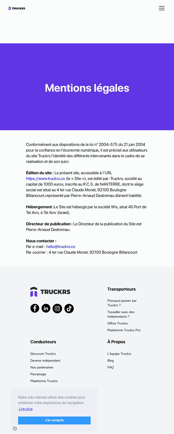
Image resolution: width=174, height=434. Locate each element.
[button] (160, 8)
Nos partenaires (41, 367)
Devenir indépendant (45, 360)
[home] (20, 8)
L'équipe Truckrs (119, 354)
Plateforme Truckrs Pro (123, 330)
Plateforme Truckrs (44, 381)
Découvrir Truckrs (43, 354)
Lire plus (26, 409)
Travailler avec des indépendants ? (120, 314)
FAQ (110, 367)
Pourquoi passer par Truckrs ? (122, 303)
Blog (110, 360)
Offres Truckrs (117, 323)
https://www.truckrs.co (45, 178)
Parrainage (38, 374)
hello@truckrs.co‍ (60, 246)
